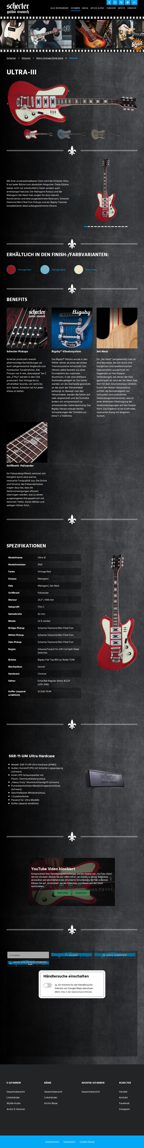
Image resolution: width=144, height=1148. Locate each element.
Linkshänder (13, 1097)
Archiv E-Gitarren (16, 1109)
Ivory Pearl (91, 269)
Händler (131, 8)
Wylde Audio (97, 8)
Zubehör (111, 8)
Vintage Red (24, 269)
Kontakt (123, 1097)
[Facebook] (109, 2)
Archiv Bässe (51, 1103)
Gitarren (75, 8)
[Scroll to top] (138, 1140)
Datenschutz (52, 1142)
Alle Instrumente (59, 8)
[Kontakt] (128, 2)
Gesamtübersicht (16, 1092)
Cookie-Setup (87, 1142)
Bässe (85, 8)
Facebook (124, 1103)
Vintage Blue (58, 269)
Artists (121, 8)
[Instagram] (115, 2)
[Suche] (121, 2)
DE (134, 2)
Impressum (69, 1142)
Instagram (124, 1109)
